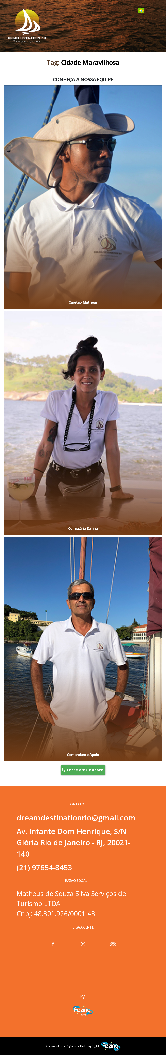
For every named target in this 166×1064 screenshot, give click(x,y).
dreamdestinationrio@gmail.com (76, 818)
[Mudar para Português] (141, 10)
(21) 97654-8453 (44, 867)
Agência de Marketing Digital (83, 1046)
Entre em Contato (85, 770)
